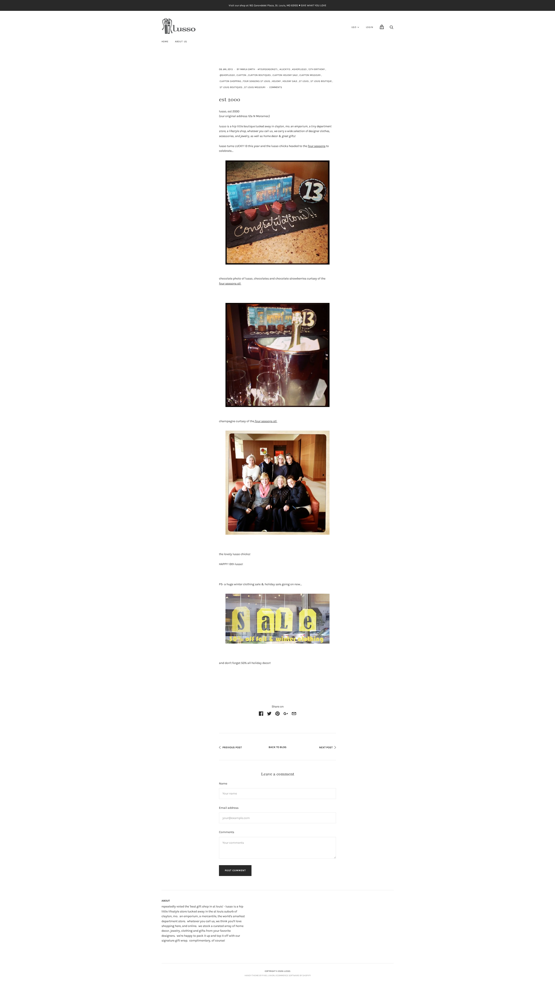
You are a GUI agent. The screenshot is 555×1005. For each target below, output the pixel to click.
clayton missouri (310, 75)
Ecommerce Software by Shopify (293, 975)
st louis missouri (254, 87)
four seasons (316, 146)
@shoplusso (227, 75)
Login (369, 27)
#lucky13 (284, 69)
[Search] (391, 28)
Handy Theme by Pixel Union (260, 975)
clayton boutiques (259, 75)
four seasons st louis (256, 81)
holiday (276, 81)
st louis (304, 81)
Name (223, 783)
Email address (228, 808)
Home (165, 41)
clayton (241, 75)
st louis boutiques (231, 87)
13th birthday (316, 69)
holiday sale (289, 81)
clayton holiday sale (285, 75)
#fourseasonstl (268, 69)
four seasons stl (230, 283)
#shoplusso (299, 69)
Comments (275, 87)
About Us (181, 41)
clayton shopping (230, 81)
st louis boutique (321, 81)
